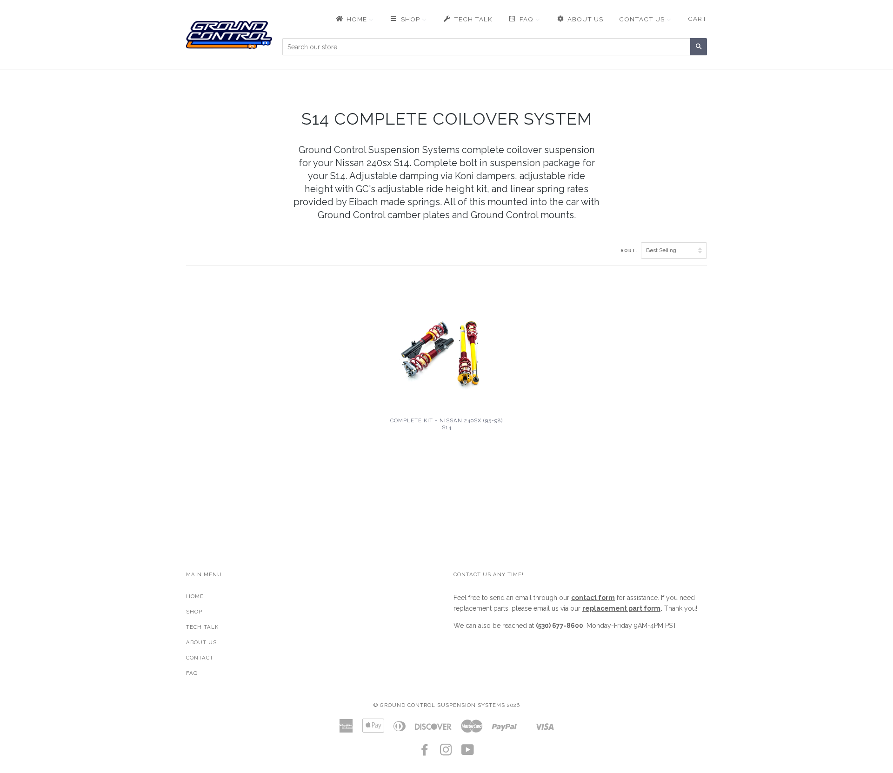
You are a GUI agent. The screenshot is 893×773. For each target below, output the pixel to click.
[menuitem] (353, 19)
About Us (201, 642)
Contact (199, 657)
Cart (697, 18)
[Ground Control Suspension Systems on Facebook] (425, 752)
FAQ (192, 673)
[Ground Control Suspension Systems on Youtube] (467, 752)
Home (195, 596)
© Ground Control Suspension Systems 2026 (446, 705)
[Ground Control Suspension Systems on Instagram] (446, 752)
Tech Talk (202, 627)
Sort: (630, 250)
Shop (194, 611)
